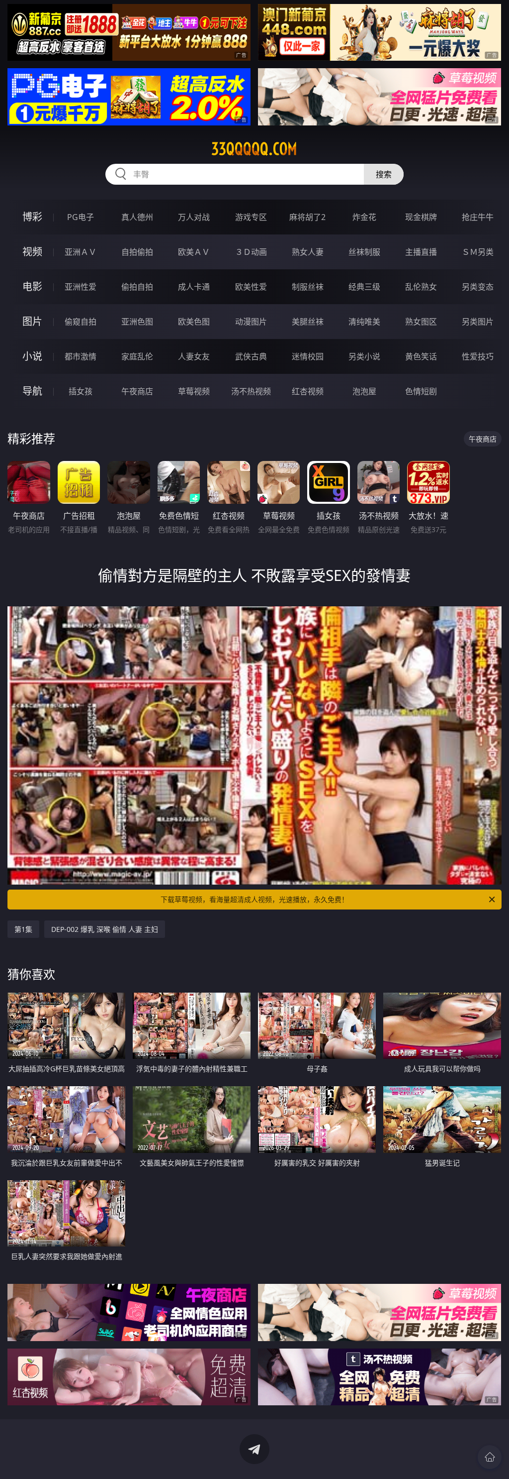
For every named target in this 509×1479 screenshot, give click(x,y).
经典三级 (364, 286)
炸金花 (364, 217)
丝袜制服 (364, 251)
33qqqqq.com (254, 149)
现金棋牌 (421, 217)
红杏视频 (308, 391)
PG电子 (80, 217)
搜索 (384, 174)
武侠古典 (251, 356)
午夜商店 (137, 391)
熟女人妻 (308, 251)
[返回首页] (490, 1457)
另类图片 (478, 321)
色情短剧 (421, 391)
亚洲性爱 (80, 286)
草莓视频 (194, 391)
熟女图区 (421, 321)
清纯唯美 (364, 321)
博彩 (32, 217)
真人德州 (137, 217)
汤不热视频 (251, 391)
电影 (32, 286)
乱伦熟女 (421, 286)
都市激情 (80, 356)
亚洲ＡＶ (80, 251)
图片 (32, 321)
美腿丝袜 (308, 321)
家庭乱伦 (137, 356)
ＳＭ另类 (478, 251)
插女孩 (80, 391)
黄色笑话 (421, 356)
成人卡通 (194, 286)
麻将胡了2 (307, 217)
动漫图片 (251, 321)
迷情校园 (308, 356)
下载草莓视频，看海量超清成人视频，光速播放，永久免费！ (254, 899)
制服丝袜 (308, 286)
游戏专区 (251, 217)
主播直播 (421, 251)
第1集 (23, 929)
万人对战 (194, 217)
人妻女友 (194, 356)
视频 (32, 251)
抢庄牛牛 (478, 217)
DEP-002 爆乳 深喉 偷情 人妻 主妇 (104, 929)
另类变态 (478, 286)
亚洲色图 (137, 321)
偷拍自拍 (137, 286)
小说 (32, 356)
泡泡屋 (364, 391)
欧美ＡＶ (194, 251)
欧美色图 (194, 321)
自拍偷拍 (137, 251)
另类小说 (364, 356)
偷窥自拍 (80, 321)
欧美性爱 (251, 286)
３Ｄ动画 (251, 251)
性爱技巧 (478, 356)
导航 (32, 391)
